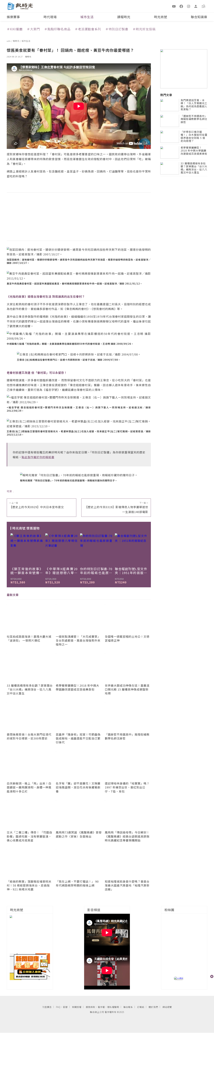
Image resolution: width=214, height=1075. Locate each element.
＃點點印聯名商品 (57, 29)
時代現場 (50, 17)
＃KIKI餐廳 (15, 29)
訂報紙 (140, 1007)
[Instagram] (188, 6)
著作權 (101, 1007)
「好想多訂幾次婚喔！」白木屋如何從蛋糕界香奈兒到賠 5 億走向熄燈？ (194, 136)
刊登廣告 (47, 1007)
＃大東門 (33, 29)
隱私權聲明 (113, 1007)
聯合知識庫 (199, 17)
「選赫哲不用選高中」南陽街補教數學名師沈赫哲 (194, 119)
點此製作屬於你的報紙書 (38, 457)
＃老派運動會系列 (88, 29)
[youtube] (174, 6)
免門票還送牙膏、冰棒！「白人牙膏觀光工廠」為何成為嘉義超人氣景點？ (194, 105)
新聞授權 (76, 1007)
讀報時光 (123, 17)
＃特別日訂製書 (116, 29)
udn (9, 40)
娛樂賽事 (13, 17)
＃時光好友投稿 (144, 29)
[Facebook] (181, 6)
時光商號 (160, 17)
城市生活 (87, 17)
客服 (65, 1007)
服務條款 (90, 1007)
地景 (9, 491)
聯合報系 (128, 1007)
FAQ (58, 1007)
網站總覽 (167, 1007)
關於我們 (153, 1007)
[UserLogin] (195, 6)
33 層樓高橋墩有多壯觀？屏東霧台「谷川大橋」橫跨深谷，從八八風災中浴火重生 (194, 168)
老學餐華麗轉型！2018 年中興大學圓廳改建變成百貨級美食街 (194, 150)
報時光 (16, 40)
